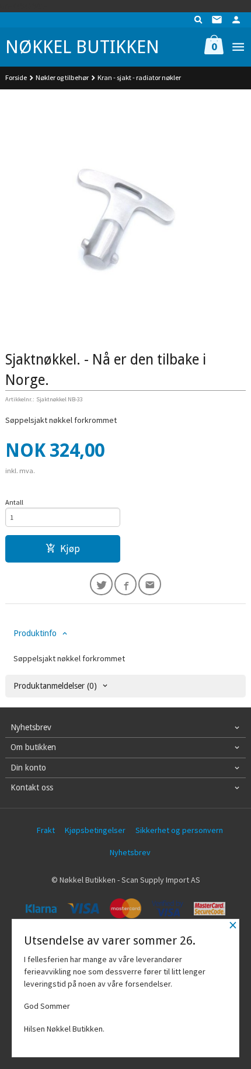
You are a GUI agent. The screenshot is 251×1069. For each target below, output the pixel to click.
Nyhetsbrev (130, 852)
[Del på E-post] (149, 584)
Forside (16, 77)
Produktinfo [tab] (35, 633)
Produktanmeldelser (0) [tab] (55, 685)
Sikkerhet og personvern (179, 830)
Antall (14, 502)
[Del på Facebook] (125, 584)
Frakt (46, 830)
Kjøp (70, 548)
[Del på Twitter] (101, 584)
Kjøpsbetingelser (95, 830)
